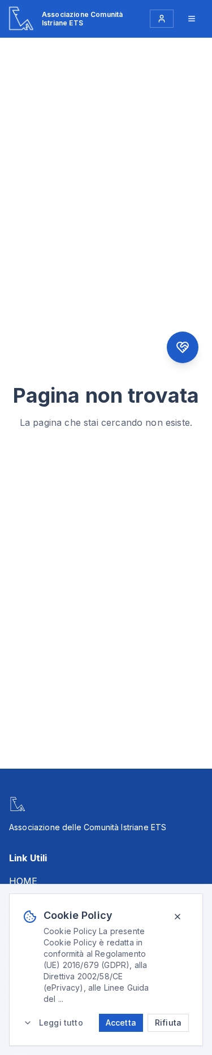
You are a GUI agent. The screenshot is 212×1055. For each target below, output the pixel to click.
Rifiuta (168, 1022)
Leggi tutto (61, 1022)
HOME (23, 881)
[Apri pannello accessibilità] (182, 347)
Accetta (121, 1022)
